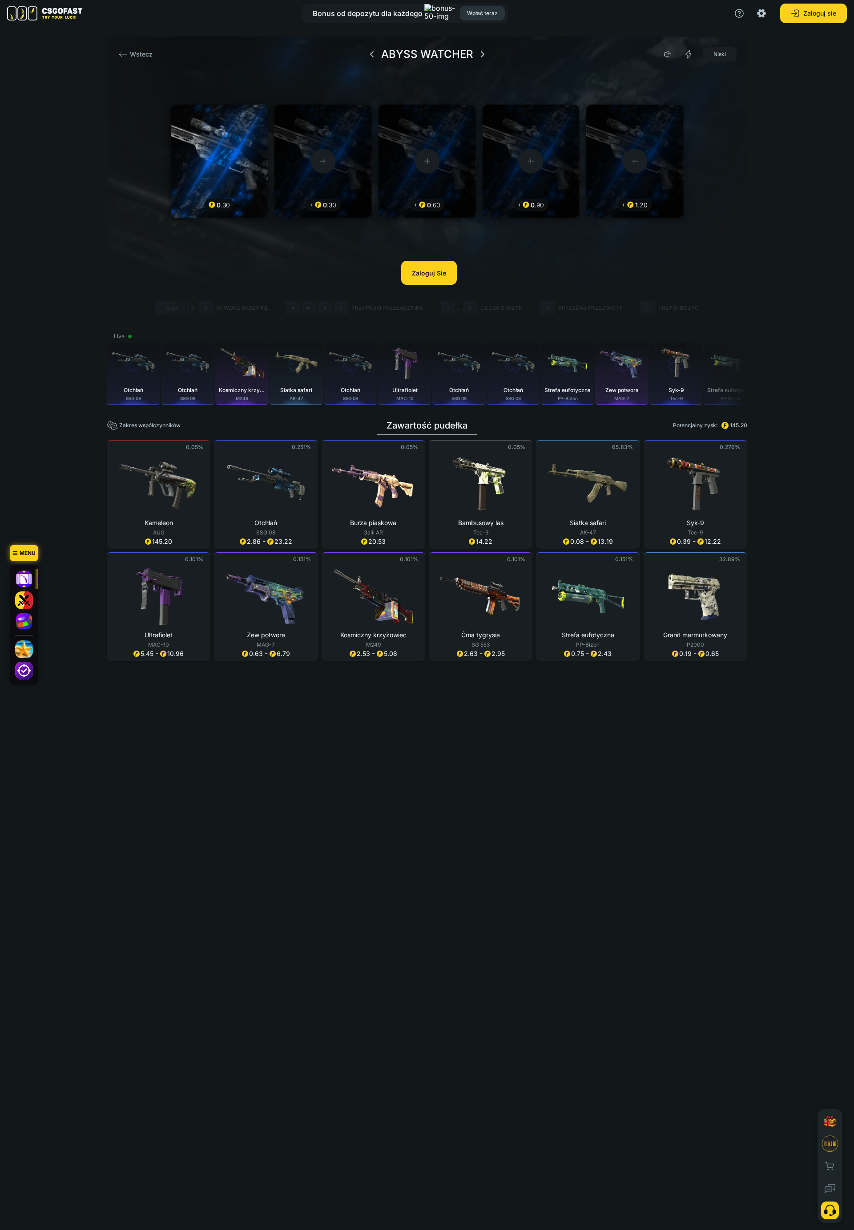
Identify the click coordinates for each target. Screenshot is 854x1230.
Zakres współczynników (150, 425)
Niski (719, 54)
